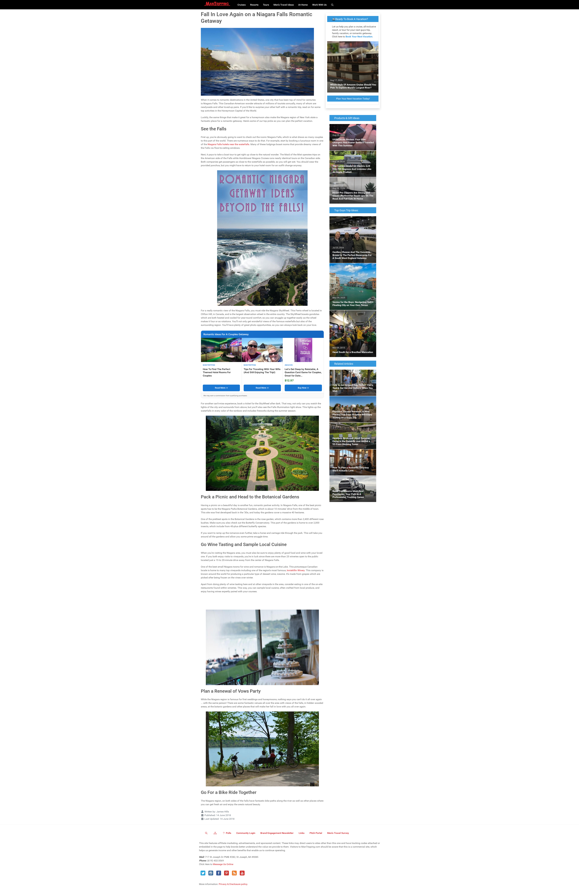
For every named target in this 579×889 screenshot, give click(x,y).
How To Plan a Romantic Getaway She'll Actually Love (350, 453)
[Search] (333, 4)
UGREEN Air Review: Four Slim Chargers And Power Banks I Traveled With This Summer (350, 129)
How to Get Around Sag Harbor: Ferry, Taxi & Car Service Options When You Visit (352, 373)
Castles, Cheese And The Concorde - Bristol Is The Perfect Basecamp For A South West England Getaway (352, 222)
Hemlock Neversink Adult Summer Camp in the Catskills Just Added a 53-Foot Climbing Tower (352, 428)
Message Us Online (223, 864)
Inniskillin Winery (296, 570)
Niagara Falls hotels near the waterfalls (228, 144)
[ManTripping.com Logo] (217, 4)
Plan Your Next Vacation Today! (353, 98)
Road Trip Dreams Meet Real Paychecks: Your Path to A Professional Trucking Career (352, 479)
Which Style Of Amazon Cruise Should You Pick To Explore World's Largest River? (352, 45)
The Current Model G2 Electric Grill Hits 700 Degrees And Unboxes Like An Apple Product (352, 156)
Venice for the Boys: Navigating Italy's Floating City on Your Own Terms (349, 267)
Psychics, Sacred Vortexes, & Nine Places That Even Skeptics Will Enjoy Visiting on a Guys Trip (352, 402)
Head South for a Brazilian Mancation (349, 312)
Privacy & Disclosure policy (233, 884)
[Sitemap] (215, 833)
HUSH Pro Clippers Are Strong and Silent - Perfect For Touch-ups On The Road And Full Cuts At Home (351, 183)
